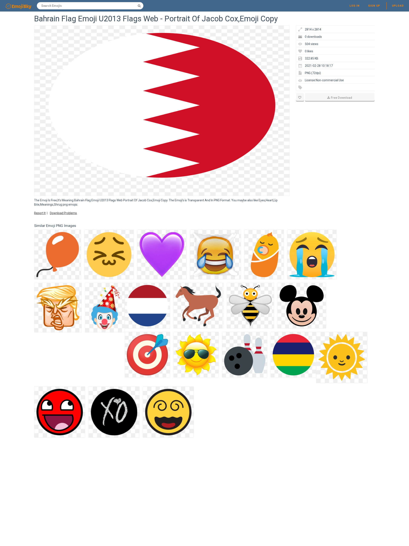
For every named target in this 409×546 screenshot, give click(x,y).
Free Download (341, 97)
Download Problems (63, 213)
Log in (355, 5)
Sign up (374, 5)
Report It (40, 213)
